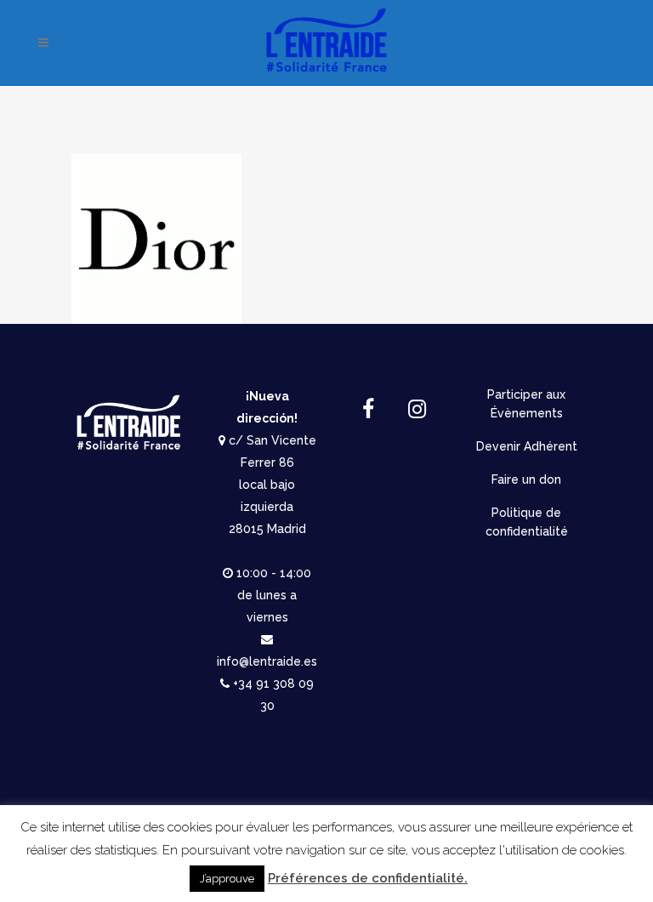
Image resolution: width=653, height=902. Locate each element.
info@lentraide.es (267, 661)
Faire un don (526, 479)
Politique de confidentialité (526, 522)
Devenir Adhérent (526, 446)
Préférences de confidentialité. (368, 878)
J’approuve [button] (227, 878)
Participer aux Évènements (526, 404)
